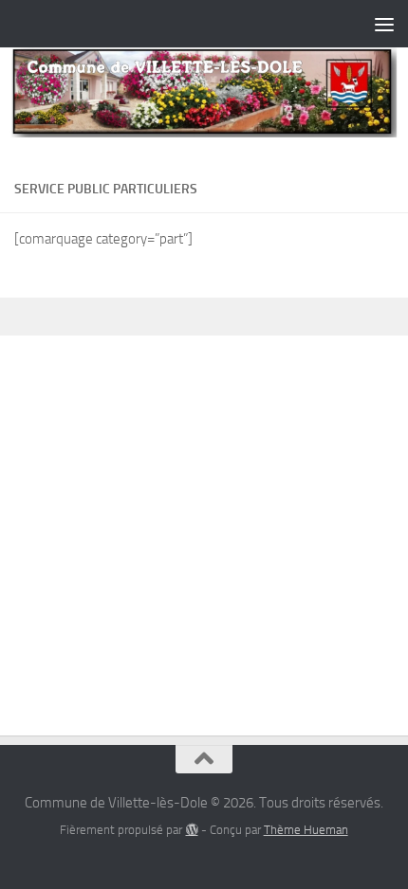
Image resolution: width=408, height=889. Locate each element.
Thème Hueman (306, 830)
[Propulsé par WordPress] (191, 830)
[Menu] (384, 23)
